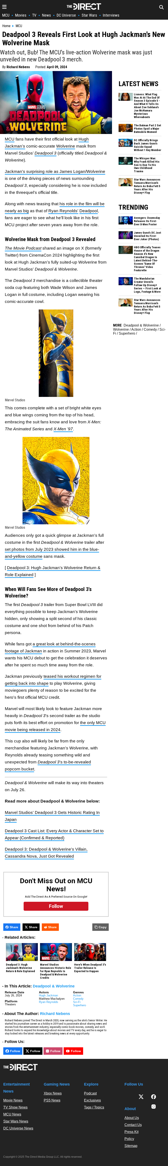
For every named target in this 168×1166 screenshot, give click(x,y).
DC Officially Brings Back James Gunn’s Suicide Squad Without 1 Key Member (147, 145)
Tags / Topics (94, 1107)
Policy (129, 1139)
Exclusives (92, 1100)
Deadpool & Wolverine (54, 986)
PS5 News (52, 1100)
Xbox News (53, 1093)
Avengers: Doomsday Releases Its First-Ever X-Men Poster (147, 221)
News (46, 15)
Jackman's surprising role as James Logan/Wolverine (55, 171)
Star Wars (89, 15)
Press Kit (131, 1132)
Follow (15, 1051)
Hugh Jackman (48, 995)
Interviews (111, 15)
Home (6, 26)
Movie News (13, 1100)
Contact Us (133, 1125)
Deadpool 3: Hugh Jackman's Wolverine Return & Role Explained (20, 968)
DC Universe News (18, 1128)
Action (77, 995)
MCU (5, 15)
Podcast (90, 1093)
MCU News (12, 1114)
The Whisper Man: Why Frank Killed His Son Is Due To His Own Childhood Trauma (146, 165)
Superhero (79, 1005)
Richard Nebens (18, 67)
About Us (131, 1118)
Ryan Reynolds (48, 1002)
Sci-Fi (76, 1002)
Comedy (78, 998)
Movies (20, 15)
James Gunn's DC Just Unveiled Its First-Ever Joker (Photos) (147, 236)
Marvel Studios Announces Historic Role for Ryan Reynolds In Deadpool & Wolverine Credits (55, 971)
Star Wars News (15, 1121)
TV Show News (15, 1107)
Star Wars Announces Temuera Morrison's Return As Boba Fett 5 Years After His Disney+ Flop (147, 186)
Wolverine (65, 146)
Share (14, 927)
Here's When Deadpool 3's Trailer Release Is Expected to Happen (90, 968)
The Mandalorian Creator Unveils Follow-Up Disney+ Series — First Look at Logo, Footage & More (147, 285)
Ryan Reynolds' (63, 211)
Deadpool (88, 211)
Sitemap (130, 1146)
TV (34, 15)
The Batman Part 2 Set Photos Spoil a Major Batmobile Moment (147, 129)
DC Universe (66, 15)
